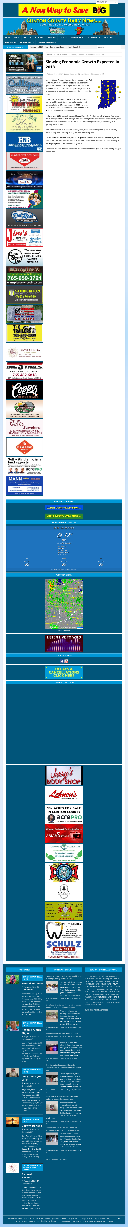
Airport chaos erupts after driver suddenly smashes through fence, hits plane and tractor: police (63, 1036)
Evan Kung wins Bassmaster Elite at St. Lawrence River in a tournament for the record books (63, 1067)
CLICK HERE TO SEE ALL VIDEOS (96, 1010)
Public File (46, 1221)
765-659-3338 (64, 1218)
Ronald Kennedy (32, 980)
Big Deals (63, 37)
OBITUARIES (24, 970)
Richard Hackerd (32, 1171)
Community (76, 37)
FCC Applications (64, 1221)
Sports (26, 37)
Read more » (75, 995)
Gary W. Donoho (32, 1122)
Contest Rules (34, 1221)
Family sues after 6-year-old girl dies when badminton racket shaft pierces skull (62, 1097)
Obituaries (39, 37)
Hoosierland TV (27, 42)
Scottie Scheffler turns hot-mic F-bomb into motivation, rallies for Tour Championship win (63, 1129)
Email (74, 1218)
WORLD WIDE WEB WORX (102, 1221)
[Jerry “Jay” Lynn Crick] (12, 1089)
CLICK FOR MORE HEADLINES (56, 1159)
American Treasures (46, 42)
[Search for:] (109, 47)
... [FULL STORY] (33, 1157)
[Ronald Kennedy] (12, 995)
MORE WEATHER (64, 630)
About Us (108, 37)
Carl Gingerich (71, 74)
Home (7, 37)
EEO (54, 1221)
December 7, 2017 (56, 74)
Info (16, 37)
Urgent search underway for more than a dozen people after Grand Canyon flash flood (64, 1006)
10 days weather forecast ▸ (63, 570)
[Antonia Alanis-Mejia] (12, 1041)
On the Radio (92, 37)
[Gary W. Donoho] (12, 1137)
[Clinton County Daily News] (64, 26)
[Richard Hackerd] (12, 1185)
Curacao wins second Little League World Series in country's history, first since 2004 (64, 977)
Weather (52, 37)
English (103, 2)
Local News (85, 74)
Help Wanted (10, 42)
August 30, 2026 (30, 987)
